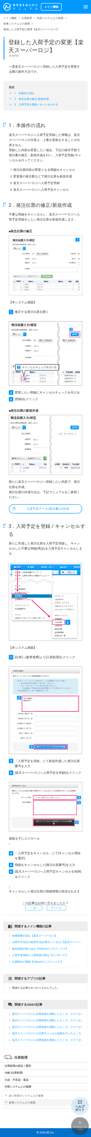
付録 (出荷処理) (14, 1072)
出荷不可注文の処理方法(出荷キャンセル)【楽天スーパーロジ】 (50, 942)
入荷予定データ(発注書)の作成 (48, 508)
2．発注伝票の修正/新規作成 (31, 99)
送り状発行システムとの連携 (26, 1095)
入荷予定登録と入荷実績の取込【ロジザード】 (40, 955)
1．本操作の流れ (24, 93)
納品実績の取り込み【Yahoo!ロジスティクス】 (40, 948)
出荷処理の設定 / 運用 (18, 1065)
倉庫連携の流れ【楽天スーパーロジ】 (34, 935)
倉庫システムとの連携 (16, 23)
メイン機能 (10, 18)
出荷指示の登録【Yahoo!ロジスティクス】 (37, 961)
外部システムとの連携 (50, 18)
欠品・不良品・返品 (16, 1079)
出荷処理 (26, 18)
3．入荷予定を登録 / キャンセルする (36, 104)
